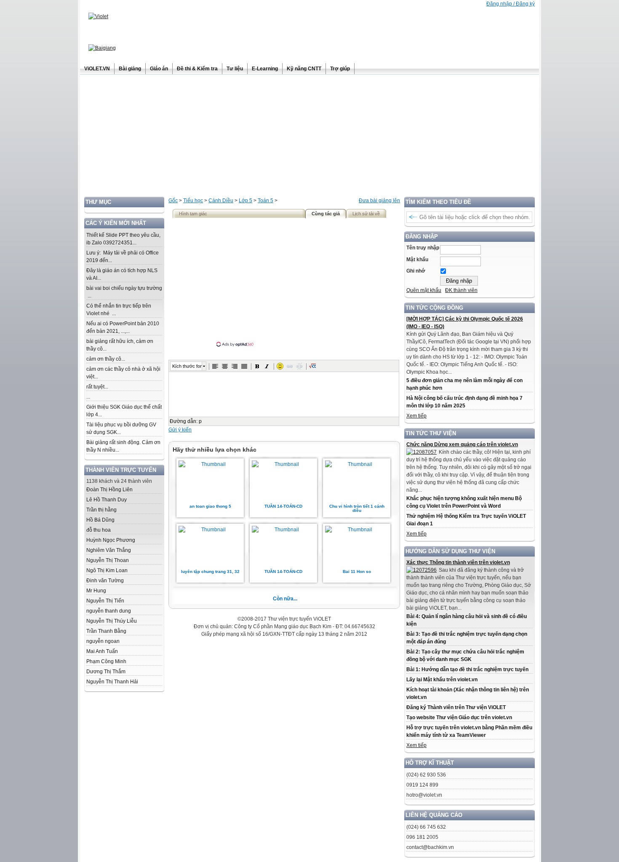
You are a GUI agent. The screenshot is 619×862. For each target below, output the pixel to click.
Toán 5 (265, 200)
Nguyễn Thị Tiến (105, 601)
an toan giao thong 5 (210, 506)
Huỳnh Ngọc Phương (110, 540)
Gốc (173, 200)
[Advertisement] (309, 138)
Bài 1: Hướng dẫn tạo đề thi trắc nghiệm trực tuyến (467, 669)
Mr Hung (96, 591)
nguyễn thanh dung (108, 611)
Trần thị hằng (101, 510)
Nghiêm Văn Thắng (108, 550)
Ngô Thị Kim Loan (107, 570)
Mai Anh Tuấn (102, 651)
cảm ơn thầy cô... (105, 359)
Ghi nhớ (415, 271)
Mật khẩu (417, 259)
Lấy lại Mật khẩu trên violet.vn (442, 680)
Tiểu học (193, 200)
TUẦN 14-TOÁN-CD (283, 506)
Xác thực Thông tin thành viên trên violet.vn (458, 562)
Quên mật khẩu (423, 290)
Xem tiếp (416, 416)
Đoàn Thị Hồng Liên (109, 490)
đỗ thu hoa (98, 530)
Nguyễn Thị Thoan (107, 560)
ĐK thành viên (461, 290)
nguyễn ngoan (103, 641)
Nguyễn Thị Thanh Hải (112, 682)
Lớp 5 (245, 200)
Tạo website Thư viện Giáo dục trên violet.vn (459, 717)
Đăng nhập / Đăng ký (510, 4)
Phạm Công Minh (106, 661)
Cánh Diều (220, 200)
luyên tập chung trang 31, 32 (210, 571)
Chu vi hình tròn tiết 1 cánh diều (356, 508)
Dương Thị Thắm (105, 672)
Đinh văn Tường (105, 581)
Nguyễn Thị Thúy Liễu (111, 621)
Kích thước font (187, 366)
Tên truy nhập (422, 248)
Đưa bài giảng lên (379, 200)
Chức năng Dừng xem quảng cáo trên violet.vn (462, 444)
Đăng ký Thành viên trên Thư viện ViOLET (456, 707)
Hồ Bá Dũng (100, 520)
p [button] (200, 421)
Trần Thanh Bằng (106, 631)
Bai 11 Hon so (357, 571)
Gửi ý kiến (180, 430)
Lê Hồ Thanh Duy (106, 500)
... (88, 397)
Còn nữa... (285, 599)
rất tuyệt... (97, 387)
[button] (215, 366)
